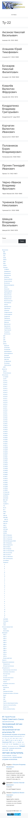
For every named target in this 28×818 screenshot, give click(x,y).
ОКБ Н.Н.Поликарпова (8, 550)
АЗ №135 (5, 431)
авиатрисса (4, 746)
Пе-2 (14, 742)
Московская (7, 357)
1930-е (4, 638)
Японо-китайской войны (9, 709)
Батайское (6, 277)
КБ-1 (4, 509)
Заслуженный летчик (8, 721)
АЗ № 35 (5, 400)
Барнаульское (7, 275)
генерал (22, 746)
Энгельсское (7, 333)
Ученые (5, 681)
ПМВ (4, 697)
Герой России (10, 717)
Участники (4, 685)
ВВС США (5, 500)
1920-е (4, 636)
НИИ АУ (5, 515)
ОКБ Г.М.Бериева (7, 542)
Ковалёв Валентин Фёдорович (9, 89)
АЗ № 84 (5, 416)
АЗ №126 (5, 429)
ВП (3, 717)
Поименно (5, 562)
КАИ (4, 255)
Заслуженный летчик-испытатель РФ (11, 731)
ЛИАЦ (4, 511)
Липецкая (6, 355)
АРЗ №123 (5, 496)
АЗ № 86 (5, 417)
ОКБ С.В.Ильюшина (8, 558)
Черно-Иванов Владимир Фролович (11, 185)
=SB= (20, 811)
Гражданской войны (8, 691)
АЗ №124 (5, 425)
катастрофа (5, 750)
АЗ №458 (5, 470)
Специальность (6, 667)
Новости (4, 660)
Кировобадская (7, 351)
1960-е (4, 644)
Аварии (5, 628)
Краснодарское (8, 292)
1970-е (4, 646)
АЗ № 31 (5, 398)
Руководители (6, 679)
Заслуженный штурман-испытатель (13, 734)
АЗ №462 (5, 472)
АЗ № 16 (5, 380)
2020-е (5, 656)
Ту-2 (23, 742)
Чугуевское (7, 332)
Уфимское (6, 322)
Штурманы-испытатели (9, 683)
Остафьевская (7, 361)
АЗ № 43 (5, 404)
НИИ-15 (6, 519)
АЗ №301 (5, 455)
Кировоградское (8, 290)
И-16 (23, 736)
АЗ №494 (5, 484)
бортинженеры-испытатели (10, 669)
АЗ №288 (5, 447)
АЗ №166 (5, 439)
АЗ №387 (5, 460)
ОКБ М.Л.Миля (6, 546)
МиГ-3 (17, 738)
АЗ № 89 (5, 419)
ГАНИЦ (5, 501)
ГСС (4, 505)
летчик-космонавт (6, 755)
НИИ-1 (4, 525)
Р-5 (16, 742)
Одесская (6, 359)
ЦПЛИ (4, 341)
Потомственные (7, 373)
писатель (14, 755)
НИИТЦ (5, 527)
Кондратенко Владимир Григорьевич (10, 109)
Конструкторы (6, 673)
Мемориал (4, 632)
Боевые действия (7, 658)
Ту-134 (10, 744)
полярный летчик (7, 757)
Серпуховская (7, 365)
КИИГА (4, 259)
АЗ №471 (5, 476)
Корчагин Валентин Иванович (8, 128)
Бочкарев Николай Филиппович (10, 69)
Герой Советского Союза (13, 719)
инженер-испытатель (15, 748)
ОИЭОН (5, 533)
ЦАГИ (4, 623)
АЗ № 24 (5, 392)
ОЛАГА (4, 265)
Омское (6, 304)
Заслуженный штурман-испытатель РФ (12, 736)
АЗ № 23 (5, 390)
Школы (5, 343)
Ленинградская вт (8, 353)
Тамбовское (7, 318)
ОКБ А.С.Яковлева (7, 539)
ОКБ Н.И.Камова (7, 548)
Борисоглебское (8, 279)
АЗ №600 (5, 490)
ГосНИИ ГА (5, 503)
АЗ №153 (5, 433)
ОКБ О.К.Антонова (7, 552)
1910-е (4, 634)
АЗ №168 (5, 441)
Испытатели (5, 374)
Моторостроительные (8, 666)
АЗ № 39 (5, 402)
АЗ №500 (5, 488)
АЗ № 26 (5, 394)
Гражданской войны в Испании (10, 693)
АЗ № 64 (5, 410)
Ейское (6, 287)
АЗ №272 (5, 445)
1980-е (4, 648)
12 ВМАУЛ (6, 269)
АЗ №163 (5, 437)
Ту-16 (3, 744)
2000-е (5, 652)
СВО (4, 699)
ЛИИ (4, 513)
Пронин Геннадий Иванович (13, 167)
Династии (4, 369)
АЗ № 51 (5, 408)
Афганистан (6, 687)
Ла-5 (6, 738)
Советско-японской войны (9, 705)
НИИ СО (5, 523)
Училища (5, 267)
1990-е (4, 650)
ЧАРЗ (4, 625)
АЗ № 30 (5, 396)
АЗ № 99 (5, 421)
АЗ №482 (5, 482)
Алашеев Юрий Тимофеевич (12, 50)
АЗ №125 (5, 427)
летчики (5, 675)
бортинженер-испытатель (13, 746)
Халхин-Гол (6, 707)
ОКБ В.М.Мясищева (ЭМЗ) (9, 541)
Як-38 (23, 744)
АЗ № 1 (5, 378)
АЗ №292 (5, 451)
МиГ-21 (8, 740)
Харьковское (7, 326)
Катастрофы (6, 630)
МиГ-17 (3, 740)
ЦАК (4, 337)
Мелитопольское (8, 300)
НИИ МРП (5, 521)
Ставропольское (8, 312)
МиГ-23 (12, 740)
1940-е (4, 640)
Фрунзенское (7, 324)
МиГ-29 (20, 740)
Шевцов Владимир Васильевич (10, 222)
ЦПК (4, 339)
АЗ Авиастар (6, 492)
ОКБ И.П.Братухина (8, 544)
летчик (11, 750)
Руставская (6, 363)
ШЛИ (4, 367)
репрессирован (17, 757)
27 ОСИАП (5, 376)
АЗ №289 (5, 449)
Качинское (6, 289)
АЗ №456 (5, 468)
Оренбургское (7, 306)
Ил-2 (3, 738)
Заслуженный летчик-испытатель (12, 725)
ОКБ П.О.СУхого (7, 554)
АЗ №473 (5, 478)
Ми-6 (11, 738)
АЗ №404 (5, 464)
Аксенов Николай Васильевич (13, 34)
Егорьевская (7, 349)
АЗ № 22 (5, 388)
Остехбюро (6, 560)
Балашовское (7, 273)
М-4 (8, 738)
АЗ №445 (5, 466)
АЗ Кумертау (6, 494)
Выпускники (5, 249)
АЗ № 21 (5, 386)
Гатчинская (6, 347)
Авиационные (6, 664)
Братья (4, 371)
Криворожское (7, 298)
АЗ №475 (5, 480)
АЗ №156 (5, 435)
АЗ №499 (5, 486)
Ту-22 (7, 744)
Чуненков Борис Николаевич (12, 204)
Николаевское (7, 302)
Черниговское (7, 330)
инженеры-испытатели (9, 671)
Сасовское (6, 310)
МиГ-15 (20, 738)
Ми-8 (14, 738)
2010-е (4, 654)
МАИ (4, 263)
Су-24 (19, 742)
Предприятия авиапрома (8, 662)
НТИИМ (5, 531)
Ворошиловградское (9, 285)
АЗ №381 (5, 457)
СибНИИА (5, 619)
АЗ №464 (5, 474)
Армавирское (7, 271)
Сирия (4, 701)
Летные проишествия (7, 626)
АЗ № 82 (5, 414)
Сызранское (7, 316)
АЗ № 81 (5, 412)
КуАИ (4, 261)
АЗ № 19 (5, 384)
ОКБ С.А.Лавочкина (8, 556)
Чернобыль (16, 744)
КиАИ (4, 257)
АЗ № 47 (5, 406)
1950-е (4, 642)
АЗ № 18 (5, 382)
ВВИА (4, 253)
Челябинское (7, 328)
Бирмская (6, 345)
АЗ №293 (5, 453)
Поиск (4, 238)
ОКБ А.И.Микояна (7, 535)
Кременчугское (8, 296)
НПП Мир (5, 529)
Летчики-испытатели (8, 677)
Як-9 (20, 744)
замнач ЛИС (5, 748)
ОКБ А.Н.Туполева (7, 537)
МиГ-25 (16, 740)
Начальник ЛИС (7, 742)
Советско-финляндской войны (10, 703)
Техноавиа (5, 621)
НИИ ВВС (5, 517)
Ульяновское (7, 320)
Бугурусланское (8, 281)
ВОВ (4, 689)
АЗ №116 (5, 423)
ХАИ (4, 335)
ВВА (4, 251)
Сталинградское (8, 314)
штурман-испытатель (9, 759)
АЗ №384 (5, 458)
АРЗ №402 (5, 498)
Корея (4, 695)
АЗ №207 (5, 443)
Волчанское (7, 283)
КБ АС (4, 507)
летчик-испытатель (12, 752)
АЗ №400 (5, 462)
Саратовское (7, 308)
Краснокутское (7, 294)
